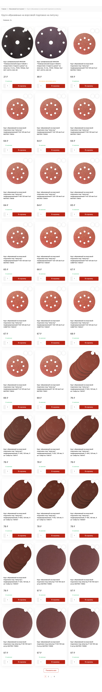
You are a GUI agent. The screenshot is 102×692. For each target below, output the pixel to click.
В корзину (22, 86)
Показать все (51, 670)
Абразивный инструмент (17, 9)
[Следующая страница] (57, 676)
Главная (3, 9)
